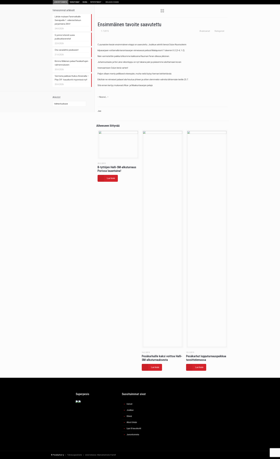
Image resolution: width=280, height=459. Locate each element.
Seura (84, 2)
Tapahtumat (75, 2)
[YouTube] (206, 455)
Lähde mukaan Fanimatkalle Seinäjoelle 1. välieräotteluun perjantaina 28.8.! (68, 20)
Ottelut (129, 416)
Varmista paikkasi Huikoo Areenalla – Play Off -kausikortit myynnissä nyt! (72, 78)
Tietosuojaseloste (74, 455)
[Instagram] (210, 455)
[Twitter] (202, 455)
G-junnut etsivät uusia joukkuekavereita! (65, 37)
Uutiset (129, 404)
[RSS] (216, 455)
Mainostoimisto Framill (106, 455)
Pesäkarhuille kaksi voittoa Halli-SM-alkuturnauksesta (162, 358)
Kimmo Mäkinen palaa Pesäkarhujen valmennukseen (71, 63)
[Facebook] (198, 455)
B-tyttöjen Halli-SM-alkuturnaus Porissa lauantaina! (117, 169)
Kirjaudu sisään (112, 2)
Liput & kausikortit (134, 428)
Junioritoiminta (60, 2)
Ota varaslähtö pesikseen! (66, 50)
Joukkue (130, 410)
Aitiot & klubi (132, 422)
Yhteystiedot (95, 2)
